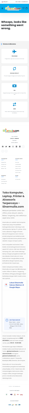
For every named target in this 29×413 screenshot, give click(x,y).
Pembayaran (3, 179)
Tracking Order (3, 183)
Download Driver (18, 170)
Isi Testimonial (17, 179)
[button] (26, 8)
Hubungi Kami (3, 164)
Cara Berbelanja (18, 164)
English (5, 1)
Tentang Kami (3, 162)
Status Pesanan (18, 166)
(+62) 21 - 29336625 (14, 138)
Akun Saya (17, 162)
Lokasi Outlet (3, 166)
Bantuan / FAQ (3, 168)
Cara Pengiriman (4, 181)
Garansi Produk (18, 168)
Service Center (17, 172)
